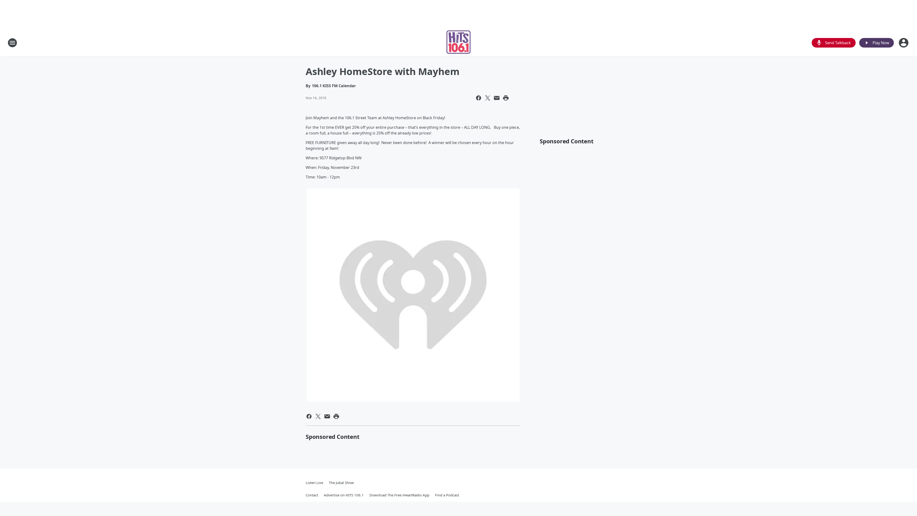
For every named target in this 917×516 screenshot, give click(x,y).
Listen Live (314, 482)
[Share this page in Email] (496, 98)
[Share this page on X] (487, 98)
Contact (312, 495)
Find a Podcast (447, 495)
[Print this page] (505, 98)
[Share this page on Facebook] (478, 98)
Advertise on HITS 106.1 (344, 495)
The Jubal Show (341, 482)
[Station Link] (458, 42)
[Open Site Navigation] (12, 43)
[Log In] (904, 43)
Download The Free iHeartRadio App (399, 495)
